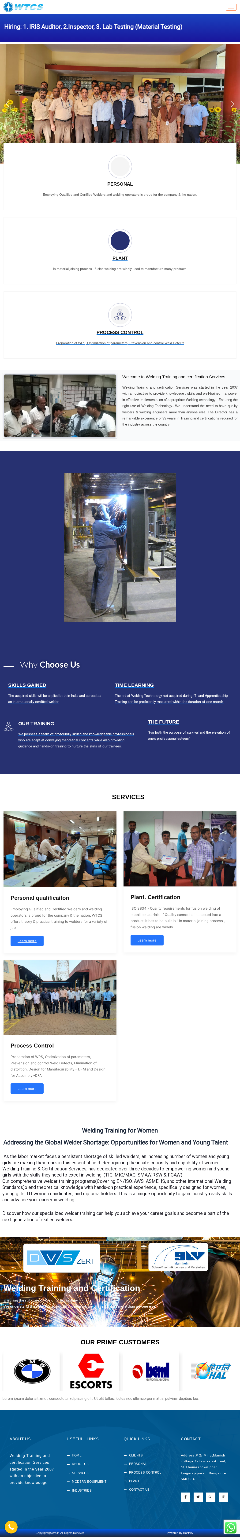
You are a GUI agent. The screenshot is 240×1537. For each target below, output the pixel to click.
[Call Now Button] (11, 1527)
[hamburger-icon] (231, 7)
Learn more (27, 941)
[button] (7, 104)
